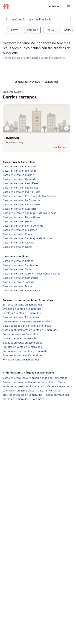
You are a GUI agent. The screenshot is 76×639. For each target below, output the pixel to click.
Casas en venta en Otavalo (18, 242)
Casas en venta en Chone (18, 234)
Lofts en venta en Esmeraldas (20, 338)
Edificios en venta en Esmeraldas (22, 346)
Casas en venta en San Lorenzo (21, 204)
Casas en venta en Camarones (21, 277)
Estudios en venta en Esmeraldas (22, 355)
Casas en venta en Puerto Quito (21, 191)
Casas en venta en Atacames (20, 166)
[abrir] (68, 6)
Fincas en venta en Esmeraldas (21, 359)
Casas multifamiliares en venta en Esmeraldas (30, 330)
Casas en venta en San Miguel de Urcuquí (27, 238)
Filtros (14, 30)
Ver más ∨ (39, 399)
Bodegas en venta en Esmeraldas (22, 342)
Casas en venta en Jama (17, 221)
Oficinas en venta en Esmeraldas (22, 308)
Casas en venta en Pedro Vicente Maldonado (29, 196)
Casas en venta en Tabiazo (18, 269)
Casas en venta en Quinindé (19, 179)
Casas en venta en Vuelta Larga (21, 290)
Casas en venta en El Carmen (20, 229)
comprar (32, 30)
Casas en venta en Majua (18, 286)
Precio (50, 30)
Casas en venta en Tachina (18, 282)
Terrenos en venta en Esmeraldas (22, 304)
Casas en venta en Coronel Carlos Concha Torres (31, 273)
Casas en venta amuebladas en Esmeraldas (29, 382)
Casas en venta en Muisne (18, 175)
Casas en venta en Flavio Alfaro (21, 217)
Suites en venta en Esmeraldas (21, 334)
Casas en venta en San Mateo (20, 265)
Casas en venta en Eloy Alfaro (20, 183)
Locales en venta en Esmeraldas (22, 313)
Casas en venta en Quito (17, 246)
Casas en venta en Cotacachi (20, 208)
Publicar (54, 6)
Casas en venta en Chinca (18, 261)
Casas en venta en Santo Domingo (23, 225)
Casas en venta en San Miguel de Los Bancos (29, 213)
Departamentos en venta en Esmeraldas (26, 321)
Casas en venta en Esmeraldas (21, 317)
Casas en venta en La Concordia (21, 200)
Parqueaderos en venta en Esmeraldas (26, 351)
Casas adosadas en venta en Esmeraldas (27, 325)
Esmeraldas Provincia (27, 81)
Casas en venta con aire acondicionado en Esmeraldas (35, 377)
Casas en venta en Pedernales (20, 187)
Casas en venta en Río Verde (19, 170)
